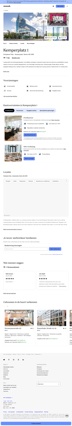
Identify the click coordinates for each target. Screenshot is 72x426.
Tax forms (5, 391)
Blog (4, 376)
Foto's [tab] (5, 43)
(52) (9, 57)
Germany (14, 354)
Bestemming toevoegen (13, 245)
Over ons (5, 369)
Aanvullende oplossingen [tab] (47, 110)
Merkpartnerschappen (42, 374)
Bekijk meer (6, 71)
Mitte (23, 354)
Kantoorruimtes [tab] (13, 43)
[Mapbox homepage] (7, 215)
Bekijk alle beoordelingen (9, 293)
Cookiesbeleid (19, 411)
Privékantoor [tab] (9, 110)
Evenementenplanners (42, 372)
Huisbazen (39, 369)
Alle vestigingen (7, 354)
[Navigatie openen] (67, 6)
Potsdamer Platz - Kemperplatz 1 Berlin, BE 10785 (15, 175)
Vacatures (5, 372)
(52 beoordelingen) (13, 267)
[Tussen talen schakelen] (53, 6)
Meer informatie (17, 2)
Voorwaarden (11, 411)
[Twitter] (18, 359)
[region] (36, 198)
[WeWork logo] (6, 6)
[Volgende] (5, 2)
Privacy (5, 411)
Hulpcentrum (6, 389)
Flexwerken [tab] (19, 110)
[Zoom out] (66, 184)
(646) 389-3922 (7, 401)
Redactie (5, 374)
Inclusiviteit (6, 371)
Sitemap (46, 411)
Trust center (6, 378)
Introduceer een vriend (42, 371)
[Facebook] (9, 359)
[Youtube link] (4, 359)
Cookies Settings (29, 411)
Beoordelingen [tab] (31, 43)
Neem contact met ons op (9, 385)
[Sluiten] (68, 2)
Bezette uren (16, 57)
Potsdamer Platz (30, 354)
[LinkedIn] (23, 359)
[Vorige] (4, 2)
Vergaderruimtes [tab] (31, 110)
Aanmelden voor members (9, 387)
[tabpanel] (36, 27)
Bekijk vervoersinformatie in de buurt (12, 229)
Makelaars (39, 367)
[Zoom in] (66, 180)
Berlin (19, 354)
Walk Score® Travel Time (57, 254)
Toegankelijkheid (38, 411)
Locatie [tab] (22, 43)
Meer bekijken (62, 286)
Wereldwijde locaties (8, 367)
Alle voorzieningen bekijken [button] (10, 96)
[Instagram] (13, 359)
